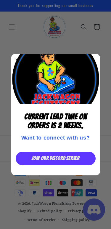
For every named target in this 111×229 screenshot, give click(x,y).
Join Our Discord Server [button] (56, 158)
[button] (18, 60)
